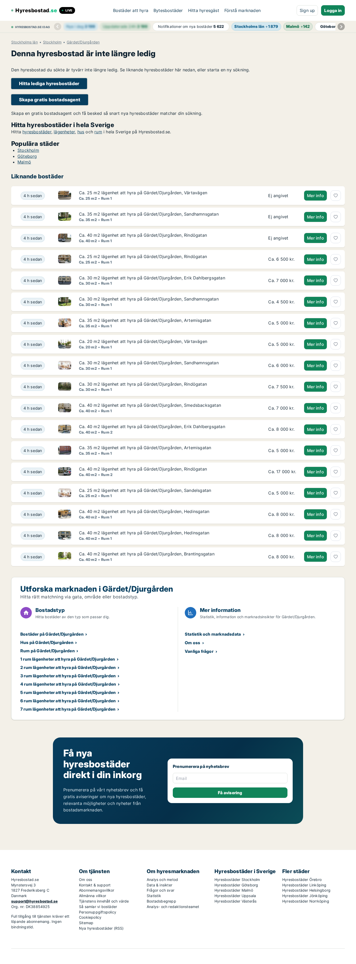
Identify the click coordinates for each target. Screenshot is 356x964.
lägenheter (64, 131)
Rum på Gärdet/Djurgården (47, 650)
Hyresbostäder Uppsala (235, 895)
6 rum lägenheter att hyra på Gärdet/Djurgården (68, 700)
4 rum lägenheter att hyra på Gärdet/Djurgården (68, 684)
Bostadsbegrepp (161, 901)
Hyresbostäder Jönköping (305, 895)
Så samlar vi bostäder (98, 906)
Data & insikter (159, 885)
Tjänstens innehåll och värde (104, 901)
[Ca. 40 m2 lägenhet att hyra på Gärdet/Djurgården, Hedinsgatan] (282, 514)
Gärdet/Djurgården (83, 42)
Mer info (315, 195)
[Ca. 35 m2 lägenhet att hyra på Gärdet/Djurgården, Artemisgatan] (282, 323)
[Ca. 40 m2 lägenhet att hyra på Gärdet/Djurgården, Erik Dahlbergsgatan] (282, 429)
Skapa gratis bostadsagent (49, 99)
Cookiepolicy (90, 917)
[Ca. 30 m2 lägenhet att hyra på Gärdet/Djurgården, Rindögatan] (282, 387)
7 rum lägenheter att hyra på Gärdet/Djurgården (67, 709)
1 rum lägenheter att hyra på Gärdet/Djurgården (67, 659)
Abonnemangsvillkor (96, 890)
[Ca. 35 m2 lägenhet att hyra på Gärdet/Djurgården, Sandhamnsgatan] (282, 217)
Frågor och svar (160, 890)
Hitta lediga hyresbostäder (49, 83)
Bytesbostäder (168, 10)
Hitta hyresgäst (203, 10)
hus (80, 131)
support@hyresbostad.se (34, 901)
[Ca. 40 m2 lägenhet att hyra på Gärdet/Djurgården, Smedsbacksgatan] (282, 408)
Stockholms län (24, 42)
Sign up (307, 10)
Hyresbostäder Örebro (302, 879)
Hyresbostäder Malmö (233, 890)
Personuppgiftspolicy (97, 912)
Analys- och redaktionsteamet (173, 906)
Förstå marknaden (242, 10)
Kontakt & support (95, 885)
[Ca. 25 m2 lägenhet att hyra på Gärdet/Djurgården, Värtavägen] (282, 195)
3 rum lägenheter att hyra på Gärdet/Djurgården (68, 675)
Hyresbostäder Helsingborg (306, 890)
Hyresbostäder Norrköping (305, 901)
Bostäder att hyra (130, 10)
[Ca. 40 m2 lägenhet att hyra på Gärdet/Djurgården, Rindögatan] (282, 238)
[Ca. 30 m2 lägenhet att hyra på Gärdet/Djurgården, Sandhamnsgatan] (282, 301)
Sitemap (86, 923)
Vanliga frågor (199, 651)
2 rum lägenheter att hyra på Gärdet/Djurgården (68, 667)
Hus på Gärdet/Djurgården (46, 642)
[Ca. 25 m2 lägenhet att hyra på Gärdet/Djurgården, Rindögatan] (282, 259)
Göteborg (27, 156)
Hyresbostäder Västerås (235, 901)
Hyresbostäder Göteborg (236, 885)
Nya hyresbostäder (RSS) (101, 928)
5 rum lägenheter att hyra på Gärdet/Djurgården (68, 692)
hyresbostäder (36, 131)
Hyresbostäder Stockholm (237, 879)
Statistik (154, 895)
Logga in (333, 10)
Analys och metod (162, 879)
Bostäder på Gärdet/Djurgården (52, 634)
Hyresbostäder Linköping (304, 885)
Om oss (192, 642)
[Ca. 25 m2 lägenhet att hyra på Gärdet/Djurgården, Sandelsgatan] (282, 493)
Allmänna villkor (92, 895)
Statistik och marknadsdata (213, 634)
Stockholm (52, 42)
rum (98, 131)
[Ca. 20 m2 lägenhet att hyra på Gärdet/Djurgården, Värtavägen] (282, 344)
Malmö (24, 162)
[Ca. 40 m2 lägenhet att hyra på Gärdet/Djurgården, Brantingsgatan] (282, 556)
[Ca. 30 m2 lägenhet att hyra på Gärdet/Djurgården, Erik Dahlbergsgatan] (282, 280)
